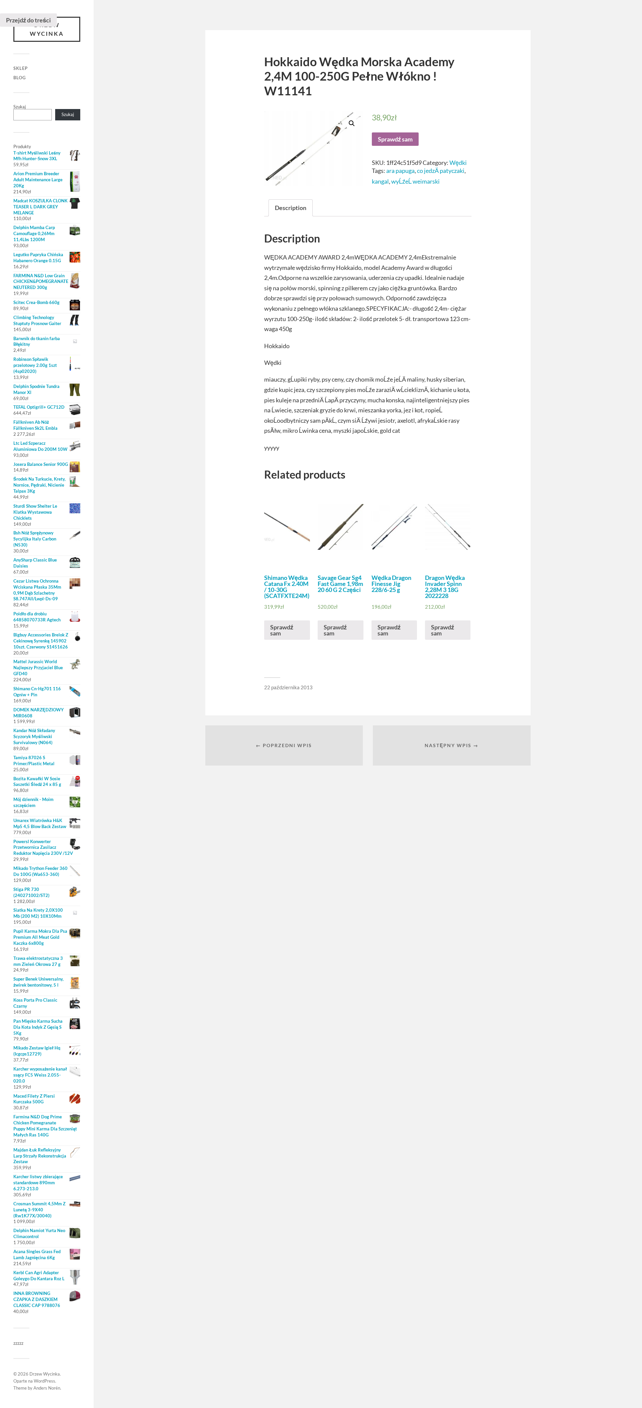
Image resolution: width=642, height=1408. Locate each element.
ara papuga (400, 170)
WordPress (44, 1381)
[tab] (291, 207)
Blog (19, 77)
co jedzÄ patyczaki (440, 170)
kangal (380, 181)
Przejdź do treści (28, 20)
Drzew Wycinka (47, 29)
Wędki (458, 162)
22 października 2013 (288, 687)
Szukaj (19, 106)
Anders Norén (46, 1388)
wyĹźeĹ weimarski (415, 181)
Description (290, 207)
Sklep (20, 68)
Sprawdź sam (395, 139)
